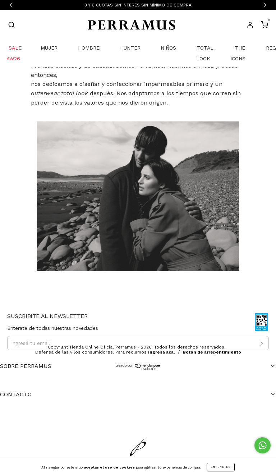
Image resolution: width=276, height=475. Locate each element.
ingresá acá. (161, 352)
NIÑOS (168, 48)
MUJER (49, 48)
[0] (264, 26)
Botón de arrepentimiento (212, 352)
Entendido (221, 467)
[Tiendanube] (138, 368)
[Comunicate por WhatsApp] (262, 445)
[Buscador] (11, 26)
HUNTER (130, 48)
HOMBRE (89, 48)
